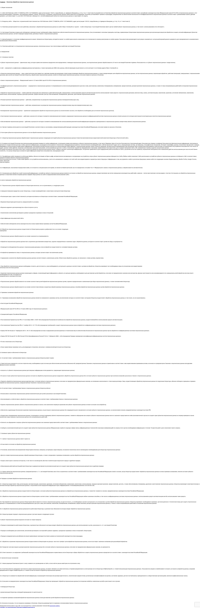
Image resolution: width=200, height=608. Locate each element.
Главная (2, 2)
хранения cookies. (55, 606)
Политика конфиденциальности (25, 607)
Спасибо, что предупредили (8, 607)
